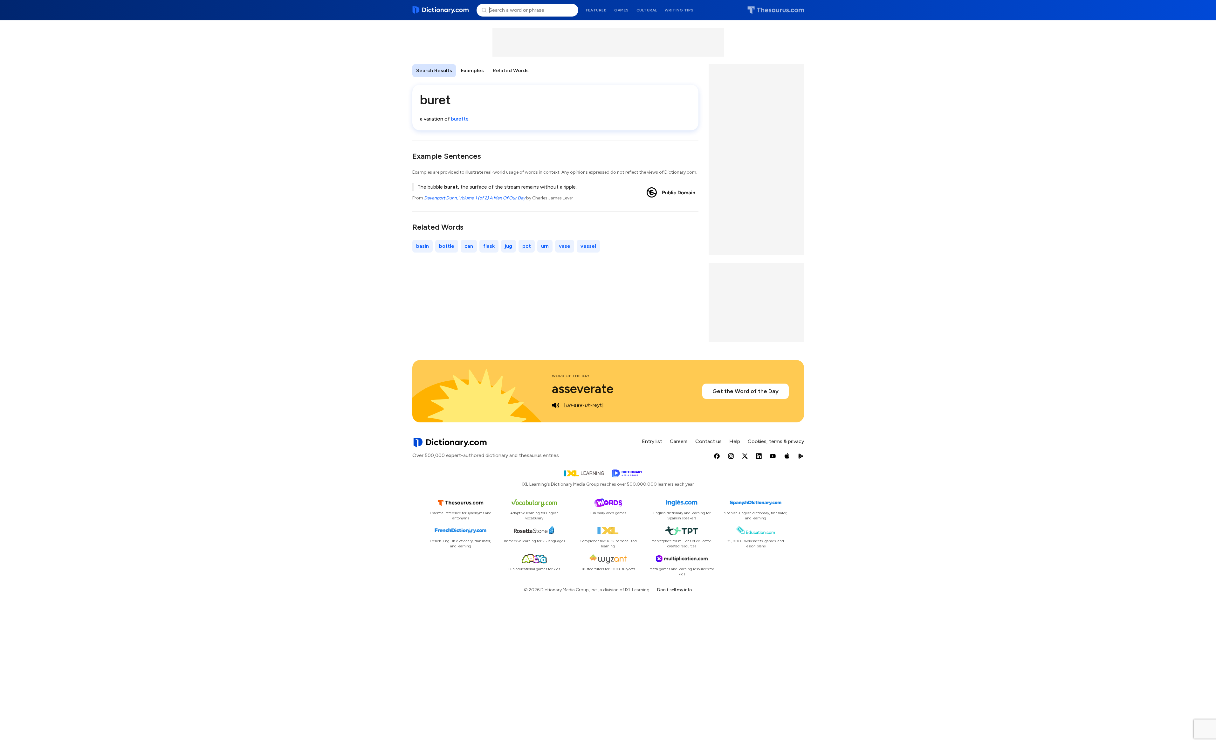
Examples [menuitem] (472, 70)
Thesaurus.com (775, 10)
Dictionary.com (440, 10)
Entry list (652, 441)
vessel (588, 246)
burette (460, 119)
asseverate (583, 388)
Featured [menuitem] (596, 10)
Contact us (708, 441)
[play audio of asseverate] (556, 405)
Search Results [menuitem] (434, 70)
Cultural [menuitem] (646, 10)
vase (564, 246)
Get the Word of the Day (745, 391)
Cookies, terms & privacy (776, 441)
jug (508, 246)
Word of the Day (571, 376)
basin (422, 246)
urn (545, 246)
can (468, 246)
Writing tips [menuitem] (679, 10)
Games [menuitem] (621, 10)
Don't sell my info (674, 590)
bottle (446, 246)
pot (526, 246)
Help (734, 441)
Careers (679, 441)
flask (489, 246)
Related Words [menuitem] (511, 70)
